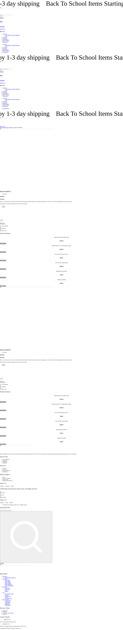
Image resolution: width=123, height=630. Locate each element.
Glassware (7, 588)
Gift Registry (5, 42)
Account (2, 26)
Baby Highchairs (8, 584)
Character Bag (8, 600)
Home (1, 127)
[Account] (0, 24)
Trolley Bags (7, 605)
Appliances (5, 576)
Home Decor (7, 589)
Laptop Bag (7, 601)
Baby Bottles (7, 581)
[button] (4, 226)
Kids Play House (8, 598)
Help (1, 21)
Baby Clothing (8, 583)
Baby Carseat (8, 582)
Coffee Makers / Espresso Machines (12, 35)
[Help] (0, 19)
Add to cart (3, 223)
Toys (4, 592)
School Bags (7, 603)
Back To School (6, 599)
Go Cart (6, 597)
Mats (6, 590)
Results (2, 17)
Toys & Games (6, 39)
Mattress (7, 591)
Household (5, 38)
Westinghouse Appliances (10, 577)
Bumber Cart (7, 596)
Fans (6, 36)
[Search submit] (1, 16)
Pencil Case (7, 604)
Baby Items (5, 127)
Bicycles (7, 595)
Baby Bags (11, 127)
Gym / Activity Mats (9, 585)
